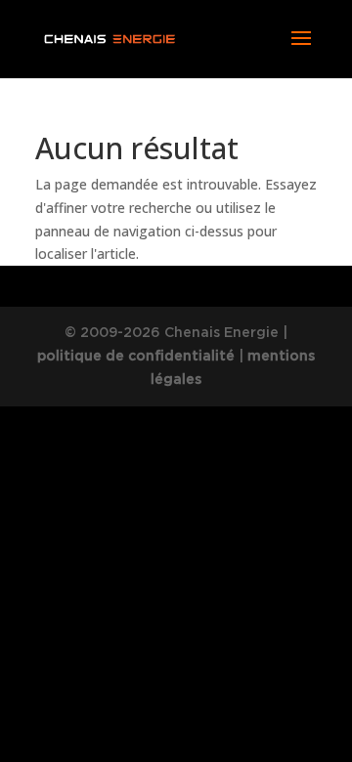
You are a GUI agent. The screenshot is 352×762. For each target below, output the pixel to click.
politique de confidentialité (136, 355)
